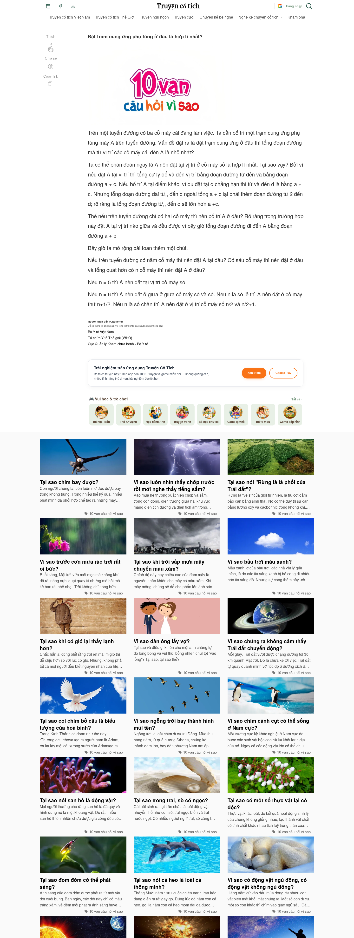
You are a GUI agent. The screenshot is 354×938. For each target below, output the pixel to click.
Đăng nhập (294, 6)
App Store (254, 373)
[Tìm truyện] (309, 6)
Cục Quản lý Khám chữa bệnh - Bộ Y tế (118, 343)
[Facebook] (60, 6)
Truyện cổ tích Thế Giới (115, 17)
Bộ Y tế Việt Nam (101, 331)
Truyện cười (184, 17)
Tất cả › (296, 399)
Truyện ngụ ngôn (154, 17)
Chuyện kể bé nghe (216, 17)
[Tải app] (73, 6)
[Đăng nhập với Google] (280, 6)
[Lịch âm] (48, 6)
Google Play (283, 373)
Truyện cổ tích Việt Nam (69, 17)
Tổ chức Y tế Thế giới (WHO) (110, 337)
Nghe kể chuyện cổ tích (258, 17)
